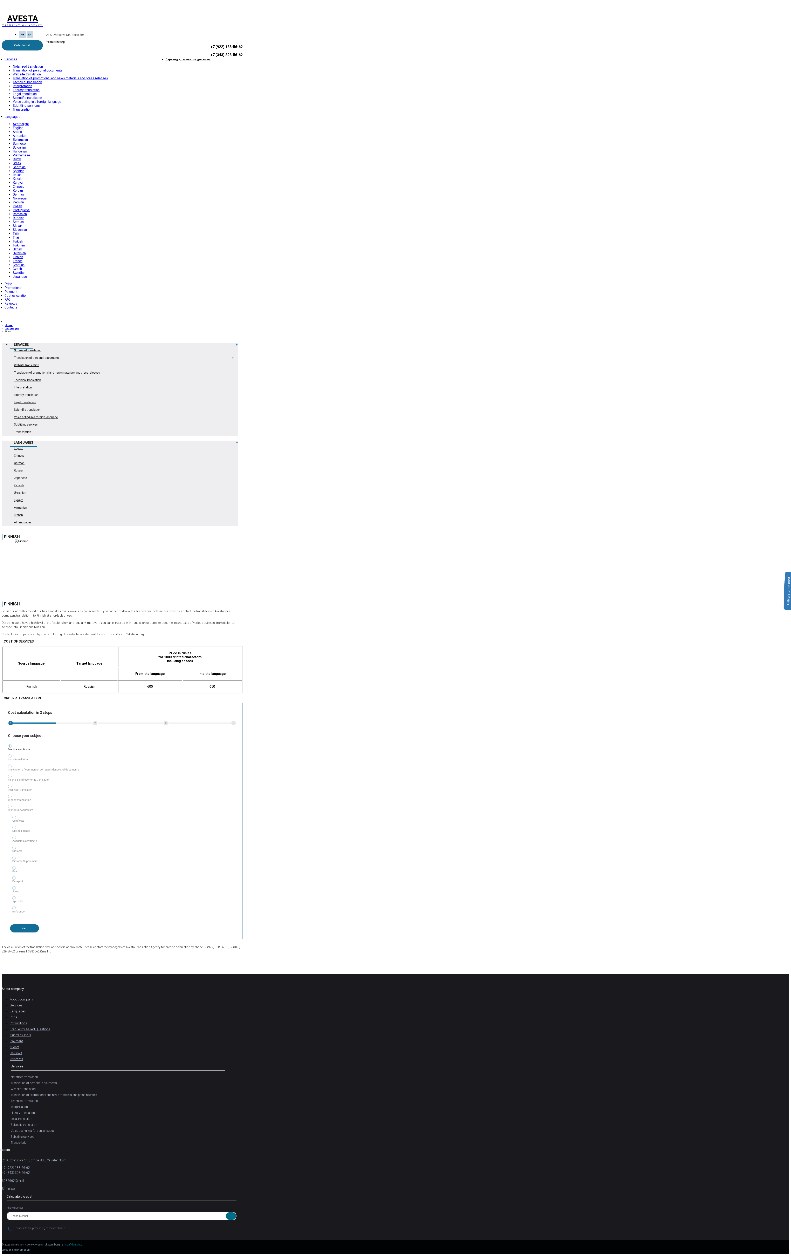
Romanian (20, 214)
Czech (17, 269)
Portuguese (21, 210)
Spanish (18, 171)
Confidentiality (73, 1244)
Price (8, 284)
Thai (16, 237)
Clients (14, 1047)
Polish (17, 206)
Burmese (19, 143)
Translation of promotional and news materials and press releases (60, 78)
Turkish (18, 241)
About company (21, 999)
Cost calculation (16, 296)
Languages (12, 117)
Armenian (19, 136)
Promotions (13, 288)
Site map (8, 1189)
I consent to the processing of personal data (40, 1228)
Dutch (17, 159)
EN (30, 34)
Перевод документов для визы (188, 59)
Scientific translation (27, 98)
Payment (11, 292)
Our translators (20, 1035)
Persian (18, 202)
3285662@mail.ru (14, 1181)
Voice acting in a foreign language (37, 102)
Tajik (16, 234)
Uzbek (17, 249)
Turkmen (19, 245)
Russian (18, 218)
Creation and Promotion (16, 1249)
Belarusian (20, 140)
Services (11, 59)
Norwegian (20, 198)
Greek (17, 163)
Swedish (19, 273)
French (17, 261)
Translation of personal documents (38, 70)
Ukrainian (19, 253)
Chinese (19, 187)
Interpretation (22, 86)
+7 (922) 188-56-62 (227, 47)
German (18, 194)
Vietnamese (21, 155)
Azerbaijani (21, 124)
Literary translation (26, 90)
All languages (23, 522)
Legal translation (25, 94)
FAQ (8, 299)
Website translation (27, 74)
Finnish (18, 257)
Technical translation (27, 82)
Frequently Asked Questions (30, 1029)
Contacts (11, 307)
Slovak (17, 226)
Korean (18, 190)
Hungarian (20, 151)
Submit (231, 1216)
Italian (17, 175)
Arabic (17, 132)
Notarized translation (28, 66)
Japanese (20, 277)
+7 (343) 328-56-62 (227, 55)
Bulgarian (19, 147)
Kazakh (18, 179)
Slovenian (20, 230)
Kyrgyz (18, 183)
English (18, 128)
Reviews (11, 303)
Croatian (19, 265)
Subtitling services (26, 106)
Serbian (18, 222)
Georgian (19, 167)
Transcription (22, 109)
